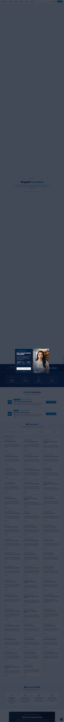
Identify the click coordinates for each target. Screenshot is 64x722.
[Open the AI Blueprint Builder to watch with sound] (47, 372)
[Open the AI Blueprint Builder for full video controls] (45, 372)
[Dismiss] (47, 350)
